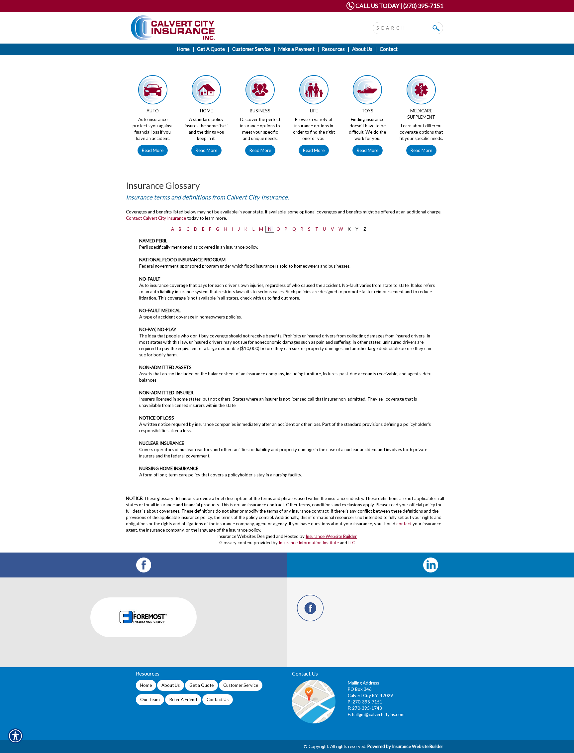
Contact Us (218, 699)
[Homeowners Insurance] (207, 91)
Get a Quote (201, 685)
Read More (152, 150)
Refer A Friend (183, 699)
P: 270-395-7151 (365, 701)
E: (350, 714)
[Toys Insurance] (368, 91)
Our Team (150, 699)
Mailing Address (363, 683)
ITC (351, 542)
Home (146, 685)
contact (404, 523)
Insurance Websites (236, 536)
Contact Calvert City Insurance (156, 218)
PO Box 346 (360, 689)
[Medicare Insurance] (421, 91)
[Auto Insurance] (153, 91)
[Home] (220, 27)
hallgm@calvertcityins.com (378, 714)
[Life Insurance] (314, 91)
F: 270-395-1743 (365, 708)
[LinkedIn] (430, 565)
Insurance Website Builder (331, 536)
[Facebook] (143, 565)
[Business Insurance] (260, 91)
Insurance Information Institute (309, 542)
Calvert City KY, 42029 (370, 695)
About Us (170, 685)
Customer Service (240, 685)
